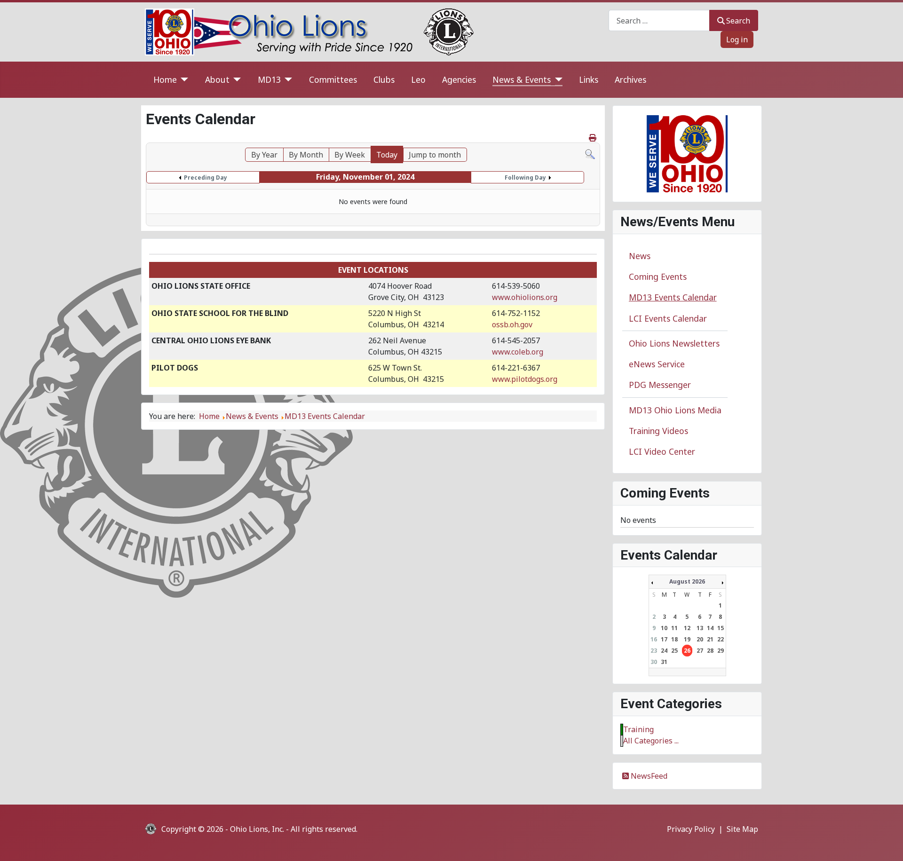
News (639, 255)
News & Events (521, 79)
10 (664, 628)
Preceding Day (205, 178)
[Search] (590, 153)
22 (720, 639)
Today (386, 155)
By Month (306, 155)
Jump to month (435, 155)
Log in (737, 39)
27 (700, 651)
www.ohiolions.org (524, 297)
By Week (349, 155)
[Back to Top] (886, 843)
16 (653, 639)
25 (674, 651)
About (217, 79)
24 (664, 651)
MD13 (269, 79)
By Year (264, 155)
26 (687, 651)
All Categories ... (651, 740)
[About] (235, 79)
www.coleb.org (517, 352)
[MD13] (287, 79)
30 (653, 662)
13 (700, 628)
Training (638, 729)
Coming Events (658, 276)
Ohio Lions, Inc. (257, 829)
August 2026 (687, 581)
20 (700, 639)
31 (664, 662)
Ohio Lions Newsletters (674, 343)
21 (710, 639)
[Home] (183, 79)
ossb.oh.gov (512, 324)
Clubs (384, 79)
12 (687, 628)
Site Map (742, 829)
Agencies (459, 79)
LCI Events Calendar (668, 318)
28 (710, 651)
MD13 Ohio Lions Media (675, 410)
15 (720, 628)
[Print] (593, 138)
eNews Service (657, 364)
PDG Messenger (660, 384)
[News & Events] (556, 79)
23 (653, 651)
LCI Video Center (662, 451)
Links (588, 79)
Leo (418, 79)
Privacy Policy (691, 829)
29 (720, 651)
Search (738, 21)
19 (687, 639)
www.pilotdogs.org (524, 379)
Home (165, 79)
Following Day (525, 178)
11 (674, 628)
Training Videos (658, 430)
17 (664, 639)
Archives (630, 79)
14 (710, 628)
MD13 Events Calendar (673, 297)
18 (674, 639)
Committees (333, 79)
